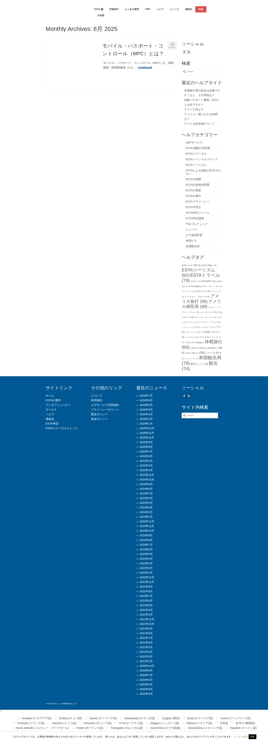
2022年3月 (146, 614)
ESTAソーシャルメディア (202, 159)
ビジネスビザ (191, 337)
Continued (145, 67)
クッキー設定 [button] (241, 736)
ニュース (191, 229)
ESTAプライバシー (198, 201)
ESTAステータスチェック (62, 428)
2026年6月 (146, 400)
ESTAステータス (196, 153)
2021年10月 (146, 623)
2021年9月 (146, 628)
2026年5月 (146, 405)
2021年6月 (146, 642)
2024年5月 (146, 502)
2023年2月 (146, 568)
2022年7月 (146, 596)
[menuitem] (99, 15)
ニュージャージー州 (191, 327)
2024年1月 (146, 516)
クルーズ (188, 317)
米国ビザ (191, 240)
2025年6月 (146, 456)
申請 (201, 9)
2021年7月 (146, 637)
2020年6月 (146, 679)
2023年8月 (146, 540)
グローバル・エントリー (205, 317)
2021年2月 (146, 661)
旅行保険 (212, 348)
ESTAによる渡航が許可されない (203, 172)
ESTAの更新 (193, 190)
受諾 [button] (252, 737)
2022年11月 (146, 582)
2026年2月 (146, 419)
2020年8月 (146, 670)
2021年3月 (146, 656)
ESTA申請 (52, 423)
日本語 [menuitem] (224, 723)
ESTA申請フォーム (198, 212)
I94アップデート (210, 286)
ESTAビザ (196, 281)
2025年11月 (146, 432)
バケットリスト (192, 332)
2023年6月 (146, 549)
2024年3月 (146, 507)
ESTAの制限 (193, 179)
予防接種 (199, 342)
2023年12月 (146, 521)
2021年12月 (146, 619)
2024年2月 (146, 512)
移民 (195, 353)
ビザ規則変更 (194, 235)
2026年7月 (146, 395)
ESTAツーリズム (196, 164)
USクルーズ (202, 291)
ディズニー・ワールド (209, 322)
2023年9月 (146, 535)
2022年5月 (146, 605)
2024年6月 (146, 498)
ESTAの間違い (209, 265)
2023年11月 (146, 526)
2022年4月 (146, 609)
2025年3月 (146, 470)
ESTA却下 (209, 281)
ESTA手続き (193, 207)
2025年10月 (146, 437)
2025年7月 (146, 451)
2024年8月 (146, 488)
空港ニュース (209, 352)
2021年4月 (146, 651)
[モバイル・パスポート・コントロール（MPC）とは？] (72, 64)
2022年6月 (146, 600)
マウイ (214, 337)
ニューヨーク (207, 327)
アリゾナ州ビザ (194, 109)
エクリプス (205, 312)
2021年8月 (146, 633)
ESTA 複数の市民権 (198, 148)
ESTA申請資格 (195, 218)
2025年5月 (146, 460)
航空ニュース (199, 364)
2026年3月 (146, 414)
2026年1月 (146, 423)
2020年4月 (146, 689)
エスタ (217, 312)
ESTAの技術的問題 (198, 184)
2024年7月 (146, 493)
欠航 (188, 353)
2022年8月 (146, 591)
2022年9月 (146, 586)
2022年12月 (146, 577)
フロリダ (204, 337)
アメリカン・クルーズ (197, 296)
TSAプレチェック (197, 223)
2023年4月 (146, 558)
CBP (197, 265)
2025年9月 (146, 442)
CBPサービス (194, 142)
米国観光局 (193, 246)
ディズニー (192, 322)
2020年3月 (146, 693)
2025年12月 (146, 428)
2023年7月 (146, 544)
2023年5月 (146, 554)
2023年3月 (146, 563)
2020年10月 (146, 665)
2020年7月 (146, 675)
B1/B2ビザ (187, 265)
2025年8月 (146, 446)
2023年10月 (146, 530)
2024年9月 (146, 484)
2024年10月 (146, 479)
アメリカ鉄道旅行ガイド (199, 123)
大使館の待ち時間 (198, 348)
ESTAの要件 (193, 196)
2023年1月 (146, 572)
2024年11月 (146, 474)
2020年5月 (146, 684)
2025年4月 (146, 465)
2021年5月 (146, 647)
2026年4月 (146, 409)
